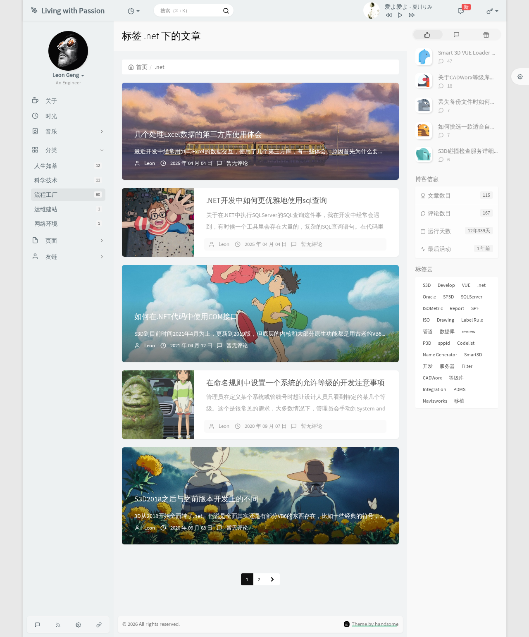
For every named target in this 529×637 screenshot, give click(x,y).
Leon (149, 163)
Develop (446, 285)
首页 (142, 67)
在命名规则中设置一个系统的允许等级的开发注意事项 (295, 382)
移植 (459, 401)
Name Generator (440, 354)
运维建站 (67, 209)
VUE (466, 285)
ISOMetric (433, 308)
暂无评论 (237, 163)
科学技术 (67, 180)
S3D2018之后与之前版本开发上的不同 (196, 498)
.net (481, 285)
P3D (427, 343)
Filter (467, 366)
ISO (426, 320)
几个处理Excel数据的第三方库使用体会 (198, 134)
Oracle (429, 296)
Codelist (465, 343)
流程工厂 (67, 194)
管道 (428, 331)
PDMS (459, 389)
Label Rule (472, 320)
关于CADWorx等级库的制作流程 (478, 77)
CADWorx (432, 378)
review (469, 331)
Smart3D (473, 354)
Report (457, 308)
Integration (434, 389)
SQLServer (471, 296)
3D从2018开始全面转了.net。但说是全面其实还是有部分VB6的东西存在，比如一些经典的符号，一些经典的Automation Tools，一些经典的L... (314, 516)
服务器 (447, 366)
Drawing (445, 320)
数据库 (447, 331)
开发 (428, 366)
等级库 (456, 378)
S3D (427, 285)
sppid (444, 343)
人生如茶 (67, 165)
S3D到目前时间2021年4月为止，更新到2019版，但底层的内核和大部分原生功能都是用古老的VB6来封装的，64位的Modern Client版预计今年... (314, 333)
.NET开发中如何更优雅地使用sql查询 (266, 200)
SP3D (448, 296)
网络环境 (67, 223)
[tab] (427, 34)
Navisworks (435, 401)
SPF (475, 308)
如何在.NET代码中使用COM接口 (186, 316)
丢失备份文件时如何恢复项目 (475, 101)
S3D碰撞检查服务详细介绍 (471, 151)
